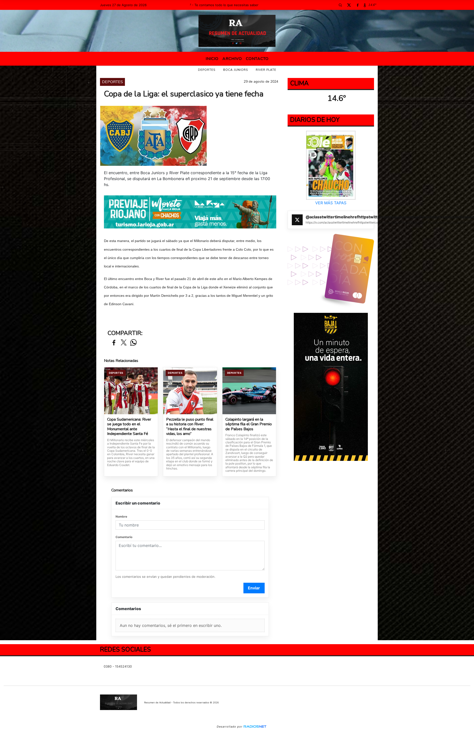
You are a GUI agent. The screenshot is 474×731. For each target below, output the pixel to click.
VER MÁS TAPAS (330, 202)
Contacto (257, 58)
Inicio (212, 58)
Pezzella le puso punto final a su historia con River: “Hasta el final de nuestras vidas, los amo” (189, 426)
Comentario (124, 537)
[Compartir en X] (123, 343)
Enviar (254, 587)
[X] (349, 5)
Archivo (232, 58)
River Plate (266, 70)
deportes (206, 70)
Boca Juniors (235, 70)
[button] (340, 5)
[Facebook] (357, 5)
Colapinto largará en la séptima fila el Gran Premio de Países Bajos (248, 424)
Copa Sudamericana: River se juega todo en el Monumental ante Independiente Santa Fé (129, 426)
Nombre (121, 516)
